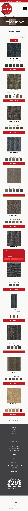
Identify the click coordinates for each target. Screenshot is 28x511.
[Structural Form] (21, 127)
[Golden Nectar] (10, 410)
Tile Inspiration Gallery (14, 450)
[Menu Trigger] (25, 8)
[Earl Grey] (17, 65)
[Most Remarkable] (10, 96)
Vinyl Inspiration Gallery (14, 448)
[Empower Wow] (17, 222)
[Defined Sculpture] (10, 127)
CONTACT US (14, 475)
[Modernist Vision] (13, 96)
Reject (13, 259)
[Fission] (17, 159)
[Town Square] (14, 284)
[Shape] (14, 144)
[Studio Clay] (17, 410)
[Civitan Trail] (12, 347)
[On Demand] (17, 190)
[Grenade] (10, 159)
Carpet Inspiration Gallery (14, 443)
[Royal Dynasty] (20, 410)
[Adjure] (20, 378)
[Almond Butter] (13, 410)
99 (15, 420)
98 (13, 420)
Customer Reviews (14, 457)
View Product (14, 69)
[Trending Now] (14, 175)
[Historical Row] (17, 284)
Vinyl (14, 435)
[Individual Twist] (14, 127)
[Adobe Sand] (14, 395)
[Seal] (20, 159)
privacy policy (13, 254)
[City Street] (21, 65)
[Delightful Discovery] (14, 81)
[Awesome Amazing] (17, 96)
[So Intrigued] (14, 206)
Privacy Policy (11, 508)
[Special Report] (10, 190)
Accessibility (14, 505)
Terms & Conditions (14, 507)
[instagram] (14, 502)
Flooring (5, 16)
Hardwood (14, 431)
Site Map (17, 508)
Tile (14, 437)
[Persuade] (17, 378)
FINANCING (15, 1)
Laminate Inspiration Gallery (14, 446)
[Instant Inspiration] (20, 222)
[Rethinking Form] (17, 127)
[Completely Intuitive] (13, 222)
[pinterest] (16, 502)
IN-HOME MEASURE (8, 1)
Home (2, 16)
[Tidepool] (14, 50)
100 (18, 420)
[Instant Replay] (14, 190)
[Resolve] (14, 363)
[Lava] (13, 159)
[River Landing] (14, 269)
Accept (7, 259)
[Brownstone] (14, 65)
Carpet (9, 16)
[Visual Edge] (14, 112)
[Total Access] (21, 190)
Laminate (14, 433)
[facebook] (12, 502)
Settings (20, 259)
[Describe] (13, 378)
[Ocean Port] (10, 65)
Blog (14, 458)
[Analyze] (10, 378)
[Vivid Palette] (20, 96)
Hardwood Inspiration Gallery (14, 445)
